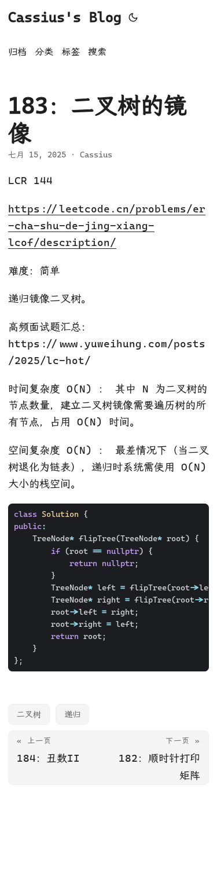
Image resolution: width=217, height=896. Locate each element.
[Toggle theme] (133, 17)
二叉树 (29, 714)
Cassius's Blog (65, 17)
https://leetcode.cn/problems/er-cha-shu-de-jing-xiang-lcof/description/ (106, 225)
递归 (72, 714)
